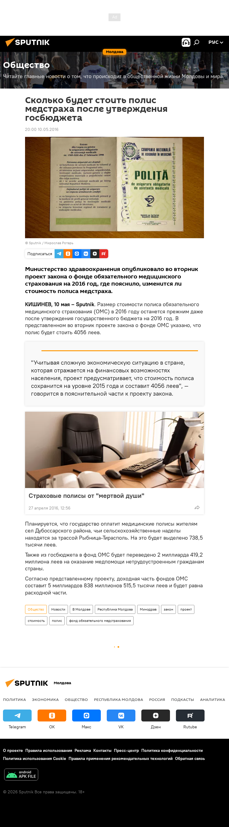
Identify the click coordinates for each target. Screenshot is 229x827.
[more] (197, 507)
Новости (58, 609)
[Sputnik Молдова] (29, 47)
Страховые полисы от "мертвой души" (86, 495)
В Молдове (81, 609)
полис (57, 620)
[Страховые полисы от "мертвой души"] (114, 450)
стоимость (36, 620)
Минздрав (148, 609)
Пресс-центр (126, 750)
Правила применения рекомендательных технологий (121, 758)
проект (186, 609)
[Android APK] (21, 775)
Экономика (45, 699)
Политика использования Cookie (34, 758)
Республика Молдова (115, 609)
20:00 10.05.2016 (41, 129)
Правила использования (48, 750)
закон (168, 609)
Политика (14, 699)
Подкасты (182, 699)
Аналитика (212, 699)
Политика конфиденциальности (172, 750)
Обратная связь (190, 758)
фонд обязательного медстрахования (100, 620)
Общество (36, 609)
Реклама (83, 750)
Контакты (102, 750)
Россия (157, 699)
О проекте (13, 750)
